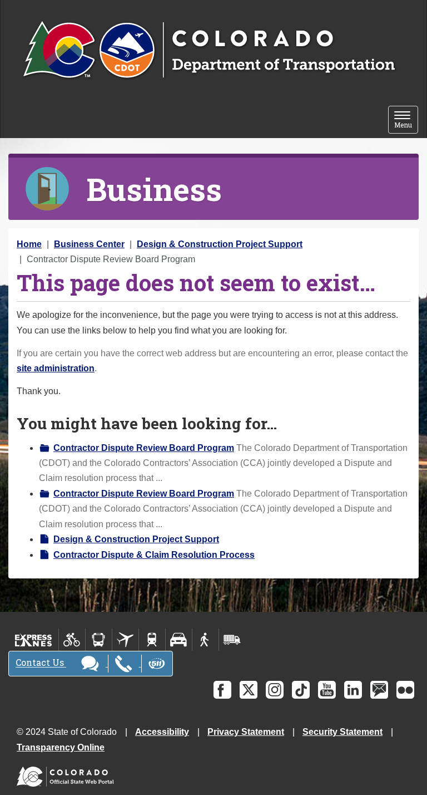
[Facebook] (222, 689)
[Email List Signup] (379, 689)
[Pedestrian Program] (205, 640)
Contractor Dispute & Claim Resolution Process (154, 555)
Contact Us (41, 663)
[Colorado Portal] (67, 774)
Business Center (89, 244)
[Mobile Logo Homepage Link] (209, 50)
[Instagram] (274, 689)
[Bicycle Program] (72, 640)
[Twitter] (248, 689)
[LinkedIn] (353, 689)
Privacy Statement (245, 732)
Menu (406, 120)
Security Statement (342, 732)
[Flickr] (405, 689)
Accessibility (162, 732)
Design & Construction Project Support (219, 244)
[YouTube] (327, 689)
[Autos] (178, 640)
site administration (56, 368)
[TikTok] (300, 689)
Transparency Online (61, 747)
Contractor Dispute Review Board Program (143, 448)
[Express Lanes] (33, 640)
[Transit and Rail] (98, 640)
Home (29, 244)
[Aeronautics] (125, 640)
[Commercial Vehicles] (232, 640)
